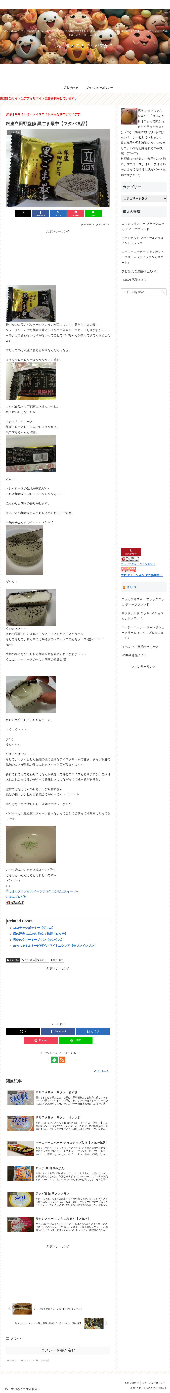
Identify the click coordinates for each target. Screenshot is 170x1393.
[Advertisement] (58, 257)
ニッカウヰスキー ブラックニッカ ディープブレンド (143, 226)
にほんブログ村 (16, 896)
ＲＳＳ (131, 587)
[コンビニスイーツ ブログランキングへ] (15, 902)
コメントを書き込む (58, 1350)
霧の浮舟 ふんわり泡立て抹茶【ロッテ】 (40, 933)
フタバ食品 (14, 960)
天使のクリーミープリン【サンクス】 (38, 939)
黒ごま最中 (58, 960)
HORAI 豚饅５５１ (134, 279)
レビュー (44, 960)
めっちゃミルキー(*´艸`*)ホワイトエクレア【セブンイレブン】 (55, 945)
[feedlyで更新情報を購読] (54, 1060)
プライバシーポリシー (154, 1382)
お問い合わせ (132, 1382)
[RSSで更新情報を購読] (62, 1060)
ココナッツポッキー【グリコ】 (34, 927)
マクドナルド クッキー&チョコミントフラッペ (142, 240)
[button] (163, 292)
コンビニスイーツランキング (138, 564)
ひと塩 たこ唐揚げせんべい (140, 271)
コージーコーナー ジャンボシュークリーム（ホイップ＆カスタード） (143, 257)
